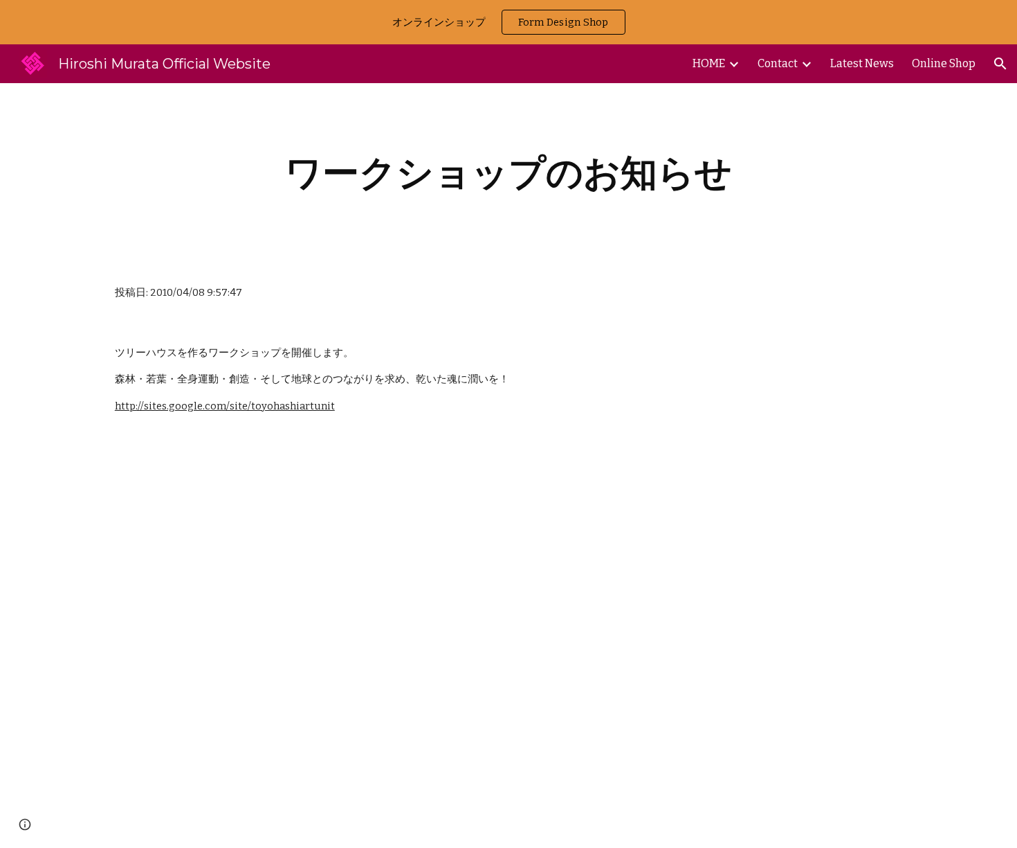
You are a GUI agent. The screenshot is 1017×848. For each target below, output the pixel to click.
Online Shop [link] (943, 63)
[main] (508, 173)
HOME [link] (709, 63)
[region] (508, 22)
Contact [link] (778, 63)
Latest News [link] (862, 63)
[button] (1000, 63)
